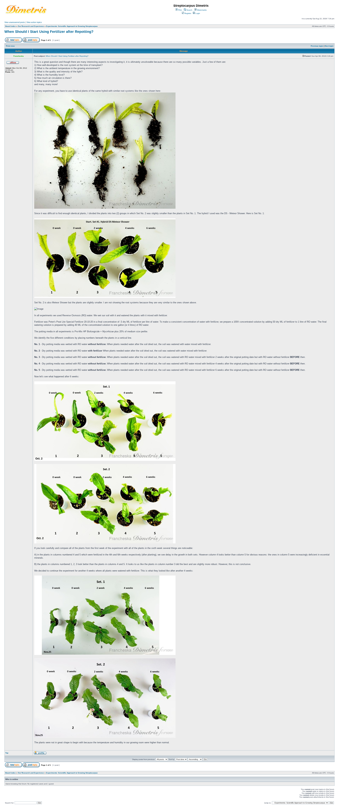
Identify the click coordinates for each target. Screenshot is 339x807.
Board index (10, 26)
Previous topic (317, 46)
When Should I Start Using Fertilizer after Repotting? (48, 32)
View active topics (34, 22)
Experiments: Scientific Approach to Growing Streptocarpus (72, 26)
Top (6, 753)
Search (189, 10)
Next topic (329, 46)
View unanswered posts (14, 22)
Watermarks (202, 10)
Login (197, 13)
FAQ (180, 10)
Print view (10, 46)
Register (187, 13)
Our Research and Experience (31, 26)
